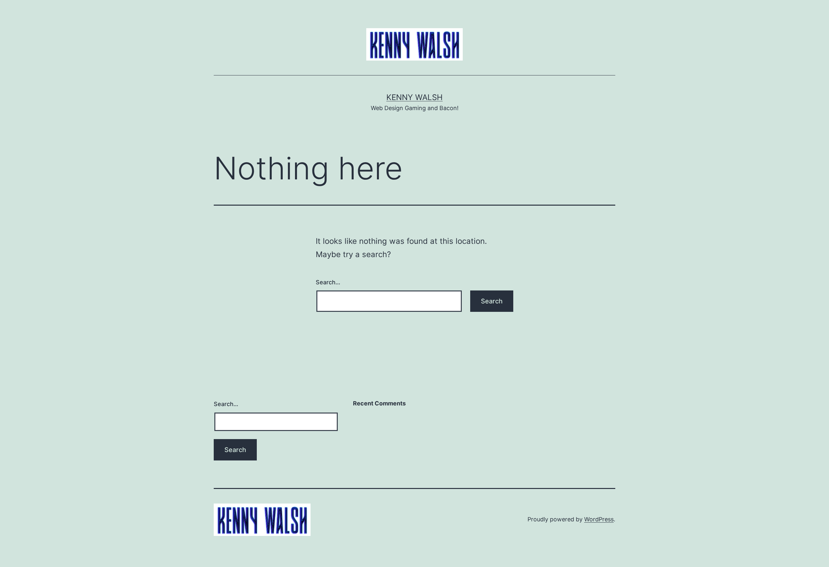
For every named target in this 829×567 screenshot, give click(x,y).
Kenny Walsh (414, 97)
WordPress (599, 519)
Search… (328, 282)
